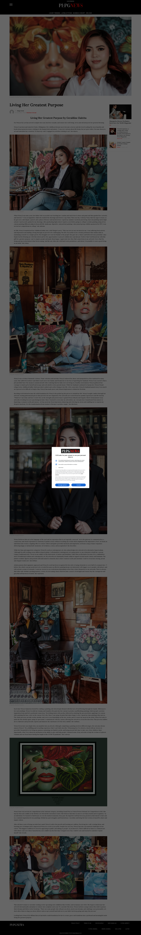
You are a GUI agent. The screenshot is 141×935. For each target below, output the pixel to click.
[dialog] (70, 467)
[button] (70, 468)
